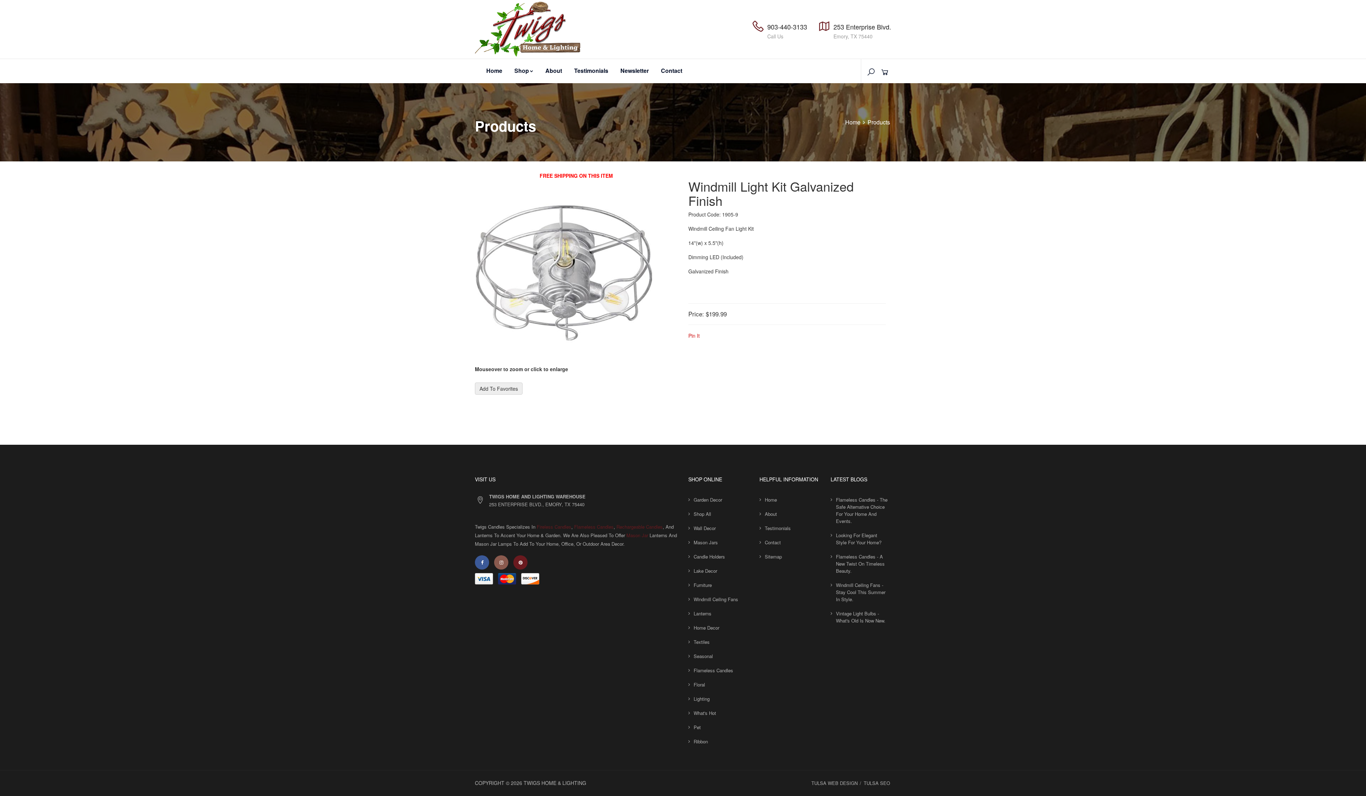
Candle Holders (709, 556)
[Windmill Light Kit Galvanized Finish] (564, 275)
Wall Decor (705, 528)
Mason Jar (637, 535)
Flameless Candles (594, 526)
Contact (671, 70)
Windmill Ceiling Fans (716, 599)
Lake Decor (705, 570)
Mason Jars (706, 542)
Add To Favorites (499, 388)
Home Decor (706, 627)
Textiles (702, 642)
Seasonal (703, 656)
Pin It (694, 335)
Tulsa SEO (877, 783)
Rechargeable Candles (639, 526)
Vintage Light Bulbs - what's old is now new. (860, 617)
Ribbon (701, 741)
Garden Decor (708, 499)
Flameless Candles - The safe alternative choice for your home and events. (862, 510)
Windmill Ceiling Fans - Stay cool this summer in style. (860, 592)
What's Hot (705, 713)
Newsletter (634, 70)
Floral (699, 684)
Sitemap (773, 556)
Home (494, 70)
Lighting (702, 698)
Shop (521, 70)
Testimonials (591, 70)
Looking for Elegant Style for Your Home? (858, 539)
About (553, 70)
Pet (697, 727)
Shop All (702, 514)
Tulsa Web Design (834, 783)
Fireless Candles (554, 526)
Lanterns (702, 613)
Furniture (703, 585)
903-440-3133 (787, 26)
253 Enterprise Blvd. (862, 26)
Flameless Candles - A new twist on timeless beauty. (860, 563)
